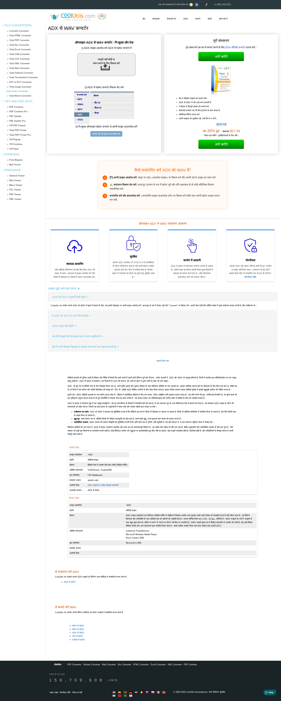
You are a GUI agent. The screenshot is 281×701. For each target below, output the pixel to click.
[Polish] (153, 692)
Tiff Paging (14, 139)
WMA (80, 104)
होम (144, 19)
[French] (159, 692)
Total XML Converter (19, 63)
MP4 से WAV (78, 625)
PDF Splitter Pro (17, 121)
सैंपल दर (97, 107)
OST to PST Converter (20, 82)
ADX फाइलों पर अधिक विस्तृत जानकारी (103, 485)
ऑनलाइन (156, 19)
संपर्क (210, 19)
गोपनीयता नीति (250, 277)
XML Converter (175, 664)
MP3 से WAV (78, 629)
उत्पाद (185, 19)
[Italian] (142, 692)
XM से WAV (77, 636)
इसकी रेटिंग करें (163, 361)
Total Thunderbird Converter (23, 77)
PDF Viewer (15, 194)
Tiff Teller (14, 149)
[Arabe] (126, 696)
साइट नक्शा (54, 692)
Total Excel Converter (20, 49)
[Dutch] (137, 692)
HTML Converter (141, 664)
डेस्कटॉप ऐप (171, 19)
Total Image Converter (20, 87)
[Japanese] (131, 696)
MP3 (80, 99)
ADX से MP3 (69, 582)
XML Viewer (15, 199)
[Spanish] (120, 692)
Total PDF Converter (19, 40)
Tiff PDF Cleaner (17, 125)
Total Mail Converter (19, 68)
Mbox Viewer (15, 185)
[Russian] (148, 692)
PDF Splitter (15, 116)
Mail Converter (109, 664)
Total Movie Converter (20, 96)
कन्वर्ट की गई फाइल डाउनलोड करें (106, 134)
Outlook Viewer (17, 175)
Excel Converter (158, 664)
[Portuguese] (126, 692)
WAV (80, 114)
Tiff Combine (15, 144)
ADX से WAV (78, 632)
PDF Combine (16, 107)
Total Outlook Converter (21, 73)
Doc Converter (124, 664)
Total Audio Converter (17, 91)
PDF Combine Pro (18, 111)
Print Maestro (16, 160)
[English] (115, 692)
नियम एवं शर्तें (77, 692)
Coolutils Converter (19, 31)
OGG (80, 119)
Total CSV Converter (19, 59)
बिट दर (97, 102)
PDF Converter (74, 664)
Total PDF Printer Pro (20, 135)
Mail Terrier (15, 164)
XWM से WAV (78, 639)
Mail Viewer (15, 180)
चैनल (96, 113)
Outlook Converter (91, 664)
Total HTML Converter (20, 35)
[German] (131, 692)
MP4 (80, 109)
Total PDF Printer (18, 130)
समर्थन (197, 19)
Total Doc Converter (19, 45)
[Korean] (115, 696)
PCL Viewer (15, 189)
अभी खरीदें (221, 56)
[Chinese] (120, 696)
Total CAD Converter (19, 54)
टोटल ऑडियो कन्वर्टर (235, 47)
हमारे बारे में (223, 19)
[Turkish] (164, 692)
